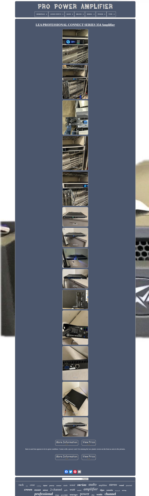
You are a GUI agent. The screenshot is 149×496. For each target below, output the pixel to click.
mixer (45, 490)
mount (37, 489)
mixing (124, 490)
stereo (113, 484)
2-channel (56, 489)
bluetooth (117, 490)
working (39, 485)
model (79, 490)
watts (99, 494)
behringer (74, 495)
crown (28, 489)
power (84, 494)
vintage (57, 495)
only (27, 485)
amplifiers (103, 485)
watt (72, 489)
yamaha (109, 490)
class (92, 495)
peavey (51, 485)
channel (110, 494)
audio (93, 484)
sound (121, 485)
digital (45, 485)
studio (65, 485)
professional (43, 494)
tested (72, 485)
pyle (66, 490)
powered (129, 485)
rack (21, 484)
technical (58, 485)
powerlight (64, 495)
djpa (102, 490)
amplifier (91, 489)
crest (32, 485)
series (81, 484)
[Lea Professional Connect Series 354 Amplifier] (75, 46)
